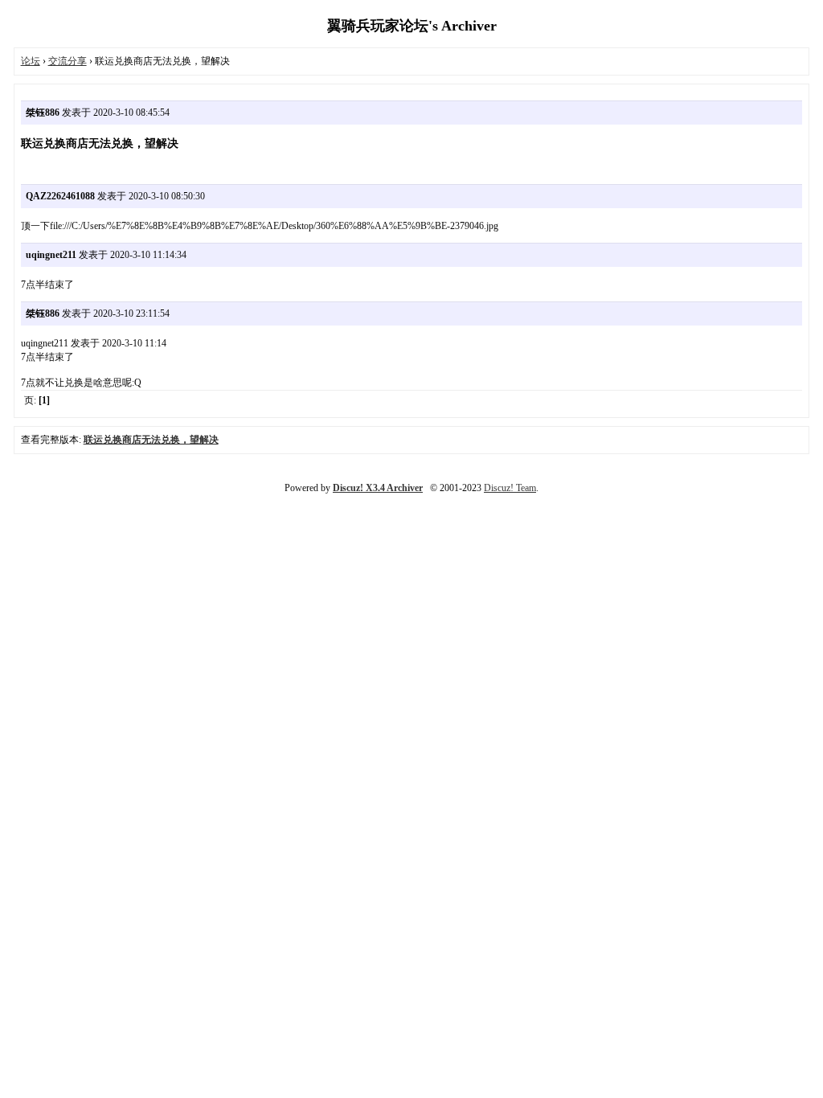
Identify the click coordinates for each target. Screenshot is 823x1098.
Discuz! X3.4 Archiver (378, 488)
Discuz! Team (510, 488)
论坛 (30, 61)
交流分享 (67, 61)
